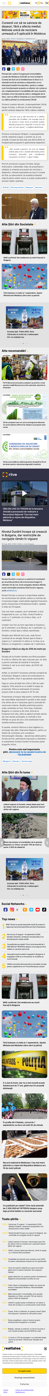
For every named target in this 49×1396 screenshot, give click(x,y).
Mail (23, 69)
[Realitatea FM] (37, 3)
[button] (45, 1348)
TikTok (44, 910)
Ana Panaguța (29, 544)
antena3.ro (12, 590)
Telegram (13, 69)
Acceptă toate (24, 1371)
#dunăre (16, 761)
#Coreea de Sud (17, 187)
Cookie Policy (5, 1391)
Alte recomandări (14, 351)
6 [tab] (30, 524)
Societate (20, 39)
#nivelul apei (27, 761)
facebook (5, 910)
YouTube (38, 910)
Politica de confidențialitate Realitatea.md (24, 1391)
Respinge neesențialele (25, 1377)
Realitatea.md (30, 39)
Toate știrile (10, 1219)
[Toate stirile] (8, 3)
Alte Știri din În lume (16, 772)
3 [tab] (25, 343)
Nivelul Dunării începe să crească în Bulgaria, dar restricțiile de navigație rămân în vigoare (24, 535)
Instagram (12, 910)
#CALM (6, 187)
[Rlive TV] (46, 3)
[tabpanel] (24, 322)
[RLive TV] (10, 475)
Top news (8, 919)
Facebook (4, 69)
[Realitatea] (21, 3)
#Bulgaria (6, 761)
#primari (38, 187)
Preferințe (24, 1384)
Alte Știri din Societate (17, 224)
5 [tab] (28, 524)
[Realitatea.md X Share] (8, 69)
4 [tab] (28, 343)
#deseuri (29, 187)
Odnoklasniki (18, 69)
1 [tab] (21, 343)
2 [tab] (23, 343)
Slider (20, 544)
